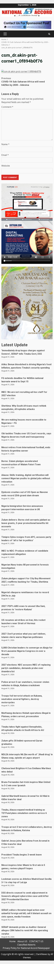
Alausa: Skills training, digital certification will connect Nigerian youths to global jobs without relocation (25, 478)
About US (22, 941)
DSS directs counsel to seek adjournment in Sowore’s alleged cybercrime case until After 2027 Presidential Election (25, 896)
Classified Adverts (26, 944)
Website (5, 165)
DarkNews (41, 954)
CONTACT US (36, 941)
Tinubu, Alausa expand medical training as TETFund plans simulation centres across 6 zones (24, 813)
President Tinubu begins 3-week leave (21, 854)
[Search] (49, 34)
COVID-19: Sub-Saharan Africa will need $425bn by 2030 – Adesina (23, 81)
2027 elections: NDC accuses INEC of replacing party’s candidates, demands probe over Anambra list (26, 668)
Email (5, 155)
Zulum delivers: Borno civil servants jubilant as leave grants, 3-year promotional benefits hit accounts (25, 523)
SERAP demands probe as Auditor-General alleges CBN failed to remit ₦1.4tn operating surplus (24, 930)
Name (5, 144)
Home (12, 941)
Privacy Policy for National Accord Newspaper (26, 948)
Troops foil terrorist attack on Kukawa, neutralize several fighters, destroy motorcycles (21, 699)
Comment (7, 106)
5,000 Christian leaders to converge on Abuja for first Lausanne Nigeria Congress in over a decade (26, 651)
